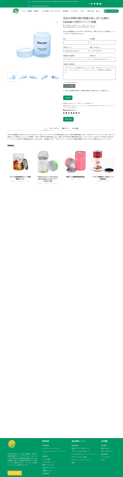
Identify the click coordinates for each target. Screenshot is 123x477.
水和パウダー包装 (99, 105)
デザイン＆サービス (55, 11)
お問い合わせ (90, 11)
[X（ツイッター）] (97, 4)
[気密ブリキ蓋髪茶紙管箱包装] (75, 161)
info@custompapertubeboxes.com (40, 6)
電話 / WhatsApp (94, 47)
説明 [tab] (46, 128)
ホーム (23, 11)
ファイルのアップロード (70, 82)
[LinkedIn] (71, 113)
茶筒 (80, 179)
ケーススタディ (74, 11)
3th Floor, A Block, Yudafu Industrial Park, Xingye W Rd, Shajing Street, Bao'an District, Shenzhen (55, 1)
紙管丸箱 (74, 107)
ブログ (82, 11)
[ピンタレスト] (91, 4)
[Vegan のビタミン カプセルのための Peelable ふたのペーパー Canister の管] (47, 161)
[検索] (89, 3)
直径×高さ (93, 55)
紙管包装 (36, 11)
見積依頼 (67, 98)
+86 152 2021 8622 (112, 11)
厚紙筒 (68, 105)
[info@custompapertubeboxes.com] (29, 6)
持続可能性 (66, 11)
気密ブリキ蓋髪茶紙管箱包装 (75, 177)
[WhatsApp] (73, 113)
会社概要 (29, 11)
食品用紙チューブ (89, 103)
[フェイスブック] (94, 4)
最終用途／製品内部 (68, 55)
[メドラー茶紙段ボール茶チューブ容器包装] (103, 161)
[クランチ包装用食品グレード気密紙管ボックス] (20, 161)
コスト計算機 (45, 11)
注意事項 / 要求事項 (68, 64)
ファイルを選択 (69, 86)
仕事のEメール (67, 47)
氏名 (64, 39)
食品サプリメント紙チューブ (77, 103)
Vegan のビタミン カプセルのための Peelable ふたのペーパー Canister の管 (47, 179)
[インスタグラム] (100, 4)
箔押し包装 (91, 105)
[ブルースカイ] (78, 113)
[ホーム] (63, 25)
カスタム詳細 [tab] (75, 128)
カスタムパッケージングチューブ (78, 105)
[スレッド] (76, 113)
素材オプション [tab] (65, 128)
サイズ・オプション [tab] (54, 128)
